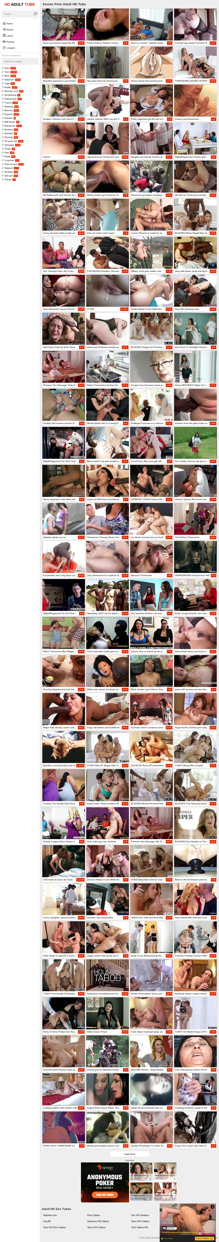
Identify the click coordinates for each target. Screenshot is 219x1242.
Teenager (12, 145)
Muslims (11, 129)
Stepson (11, 168)
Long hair (11, 160)
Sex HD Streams (140, 1215)
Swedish (10, 133)
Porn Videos (93, 1215)
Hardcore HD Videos (98, 1221)
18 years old (13, 141)
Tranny (10, 102)
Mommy (11, 110)
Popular (10, 42)
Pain (9, 152)
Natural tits (12, 125)
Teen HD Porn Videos (54, 1227)
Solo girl (10, 175)
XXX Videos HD (139, 1227)
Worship (11, 137)
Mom (10, 75)
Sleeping (11, 106)
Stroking (11, 172)
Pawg (9, 156)
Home (9, 23)
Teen (10, 72)
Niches (9, 29)
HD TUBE (19, 4)
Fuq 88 (47, 1221)
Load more (129, 1154)
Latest (9, 35)
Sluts (9, 68)
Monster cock (13, 91)
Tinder (9, 148)
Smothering (12, 95)
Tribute (9, 179)
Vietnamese (12, 99)
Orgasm (11, 114)
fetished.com (50, 1215)
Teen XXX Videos (140, 1221)
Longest (10, 48)
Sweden (9, 118)
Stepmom (12, 79)
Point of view (13, 164)
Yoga (9, 83)
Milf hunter (11, 122)
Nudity (10, 87)
